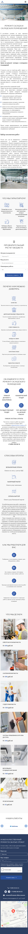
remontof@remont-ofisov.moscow (15, 895)
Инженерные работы (7, 266)
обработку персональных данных (15, 865)
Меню (26, 1)
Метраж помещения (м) (8, 253)
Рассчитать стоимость (13, 275)
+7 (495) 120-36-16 (14, 888)
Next (26, 826)
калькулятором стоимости (18, 425)
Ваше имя (3, 851)
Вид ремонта (5, 260)
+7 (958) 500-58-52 (16, 891)
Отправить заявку (10, 877)
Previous (2, 826)
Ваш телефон (5, 858)
